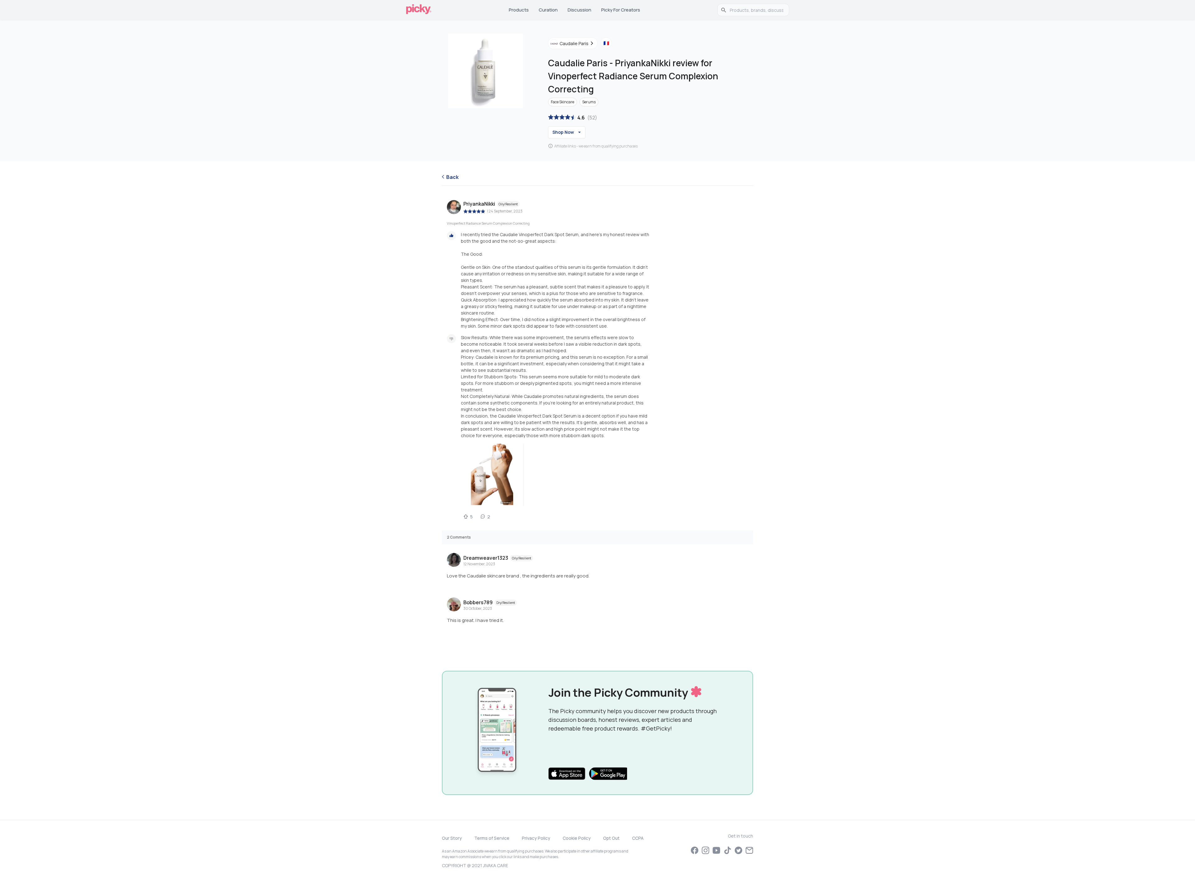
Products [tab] (519, 10)
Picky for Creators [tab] (620, 10)
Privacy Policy (536, 838)
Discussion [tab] (579, 10)
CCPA (638, 838)
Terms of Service (491, 838)
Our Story (452, 838)
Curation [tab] (548, 10)
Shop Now (563, 132)
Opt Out (611, 838)
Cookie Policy (577, 838)
